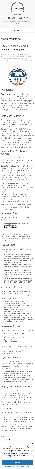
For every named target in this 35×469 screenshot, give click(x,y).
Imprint (28, 466)
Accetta (17, 462)
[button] (32, 443)
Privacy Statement (20, 466)
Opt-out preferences (10, 466)
